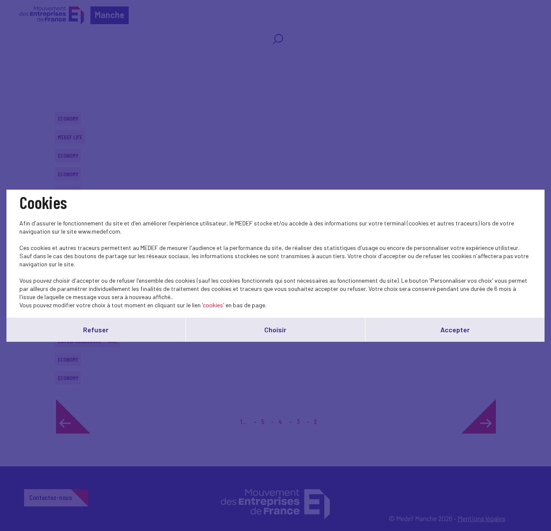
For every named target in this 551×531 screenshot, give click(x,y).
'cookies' (213, 305)
